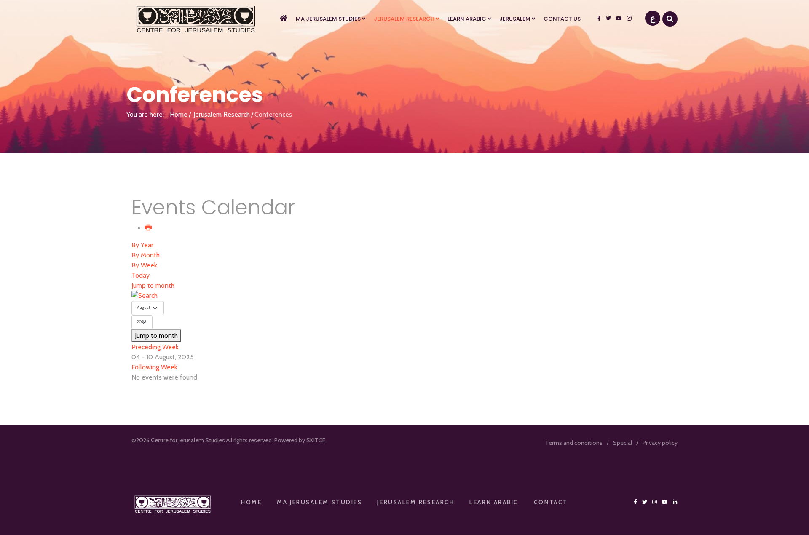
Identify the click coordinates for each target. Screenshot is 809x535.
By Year (142, 245)
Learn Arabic (466, 19)
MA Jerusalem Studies (328, 19)
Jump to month (152, 285)
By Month (145, 255)
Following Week (154, 367)
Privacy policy (660, 443)
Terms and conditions (574, 443)
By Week (144, 265)
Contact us (562, 19)
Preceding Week (155, 347)
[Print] (149, 228)
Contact (551, 502)
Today (140, 275)
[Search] (404, 296)
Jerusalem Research (404, 19)
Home (179, 114)
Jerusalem (514, 19)
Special (622, 443)
